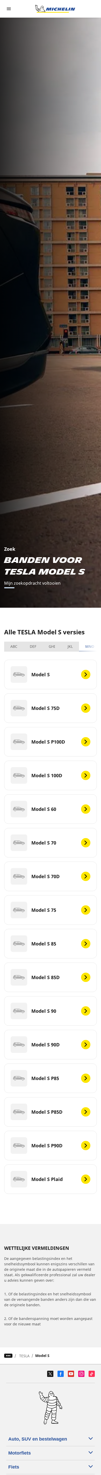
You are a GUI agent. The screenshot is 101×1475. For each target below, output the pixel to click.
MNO (89, 646)
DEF (33, 646)
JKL (70, 646)
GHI (52, 646)
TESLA (24, 1355)
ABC (13, 646)
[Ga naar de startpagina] (55, 8)
